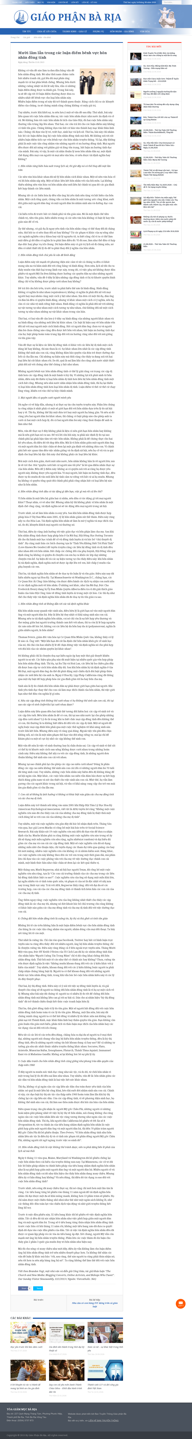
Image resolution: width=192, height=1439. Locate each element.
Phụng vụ (98, 31)
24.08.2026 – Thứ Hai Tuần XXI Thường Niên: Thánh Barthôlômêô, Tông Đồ (160, 131)
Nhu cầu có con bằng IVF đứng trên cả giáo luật (95, 1305)
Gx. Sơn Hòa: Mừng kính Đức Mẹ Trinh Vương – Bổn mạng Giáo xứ (159, 67)
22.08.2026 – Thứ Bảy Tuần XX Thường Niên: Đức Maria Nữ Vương (160, 158)
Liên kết (75, 2)
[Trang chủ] (14, 31)
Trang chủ (17, 2)
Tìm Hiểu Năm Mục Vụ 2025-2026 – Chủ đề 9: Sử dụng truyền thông (160, 186)
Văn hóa (145, 31)
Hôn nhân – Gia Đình (122, 31)
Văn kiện (51, 2)
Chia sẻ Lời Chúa (46, 31)
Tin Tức (26, 31)
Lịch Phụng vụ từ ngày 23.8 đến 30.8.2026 (161, 231)
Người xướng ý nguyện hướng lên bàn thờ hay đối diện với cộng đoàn (159, 93)
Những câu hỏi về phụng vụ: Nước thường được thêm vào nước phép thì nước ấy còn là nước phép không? (159, 219)
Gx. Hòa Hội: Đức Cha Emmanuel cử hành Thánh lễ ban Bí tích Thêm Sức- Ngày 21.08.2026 (159, 145)
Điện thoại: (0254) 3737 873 (20, 1420)
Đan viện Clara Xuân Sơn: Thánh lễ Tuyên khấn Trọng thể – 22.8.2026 (161, 80)
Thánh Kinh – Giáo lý (74, 31)
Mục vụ (41, 2)
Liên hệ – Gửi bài (89, 2)
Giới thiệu (29, 2)
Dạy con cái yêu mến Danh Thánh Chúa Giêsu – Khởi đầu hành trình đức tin (65, 1388)
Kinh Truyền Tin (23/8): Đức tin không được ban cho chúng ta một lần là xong (160, 54)
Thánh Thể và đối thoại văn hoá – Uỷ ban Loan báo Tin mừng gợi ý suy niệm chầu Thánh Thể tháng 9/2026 (160, 172)
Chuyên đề (63, 2)
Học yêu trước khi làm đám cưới (26, 1347)
